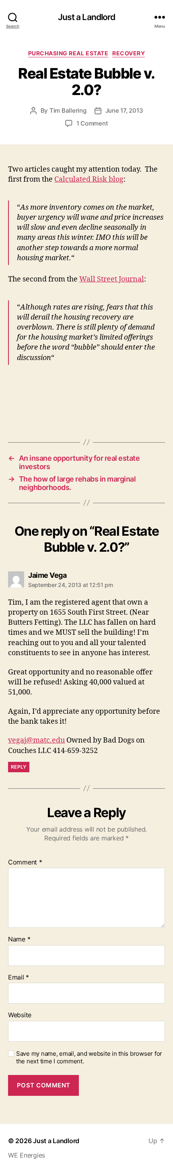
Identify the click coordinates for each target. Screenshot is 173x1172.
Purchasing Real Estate (68, 53)
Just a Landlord (86, 17)
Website (19, 1015)
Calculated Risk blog (89, 179)
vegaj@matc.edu (36, 740)
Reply (19, 767)
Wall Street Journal (111, 279)
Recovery (128, 53)
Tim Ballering (67, 110)
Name (19, 939)
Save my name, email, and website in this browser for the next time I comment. (89, 1057)
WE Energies (26, 1155)
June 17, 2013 (124, 110)
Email (18, 977)
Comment (25, 862)
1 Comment (92, 123)
